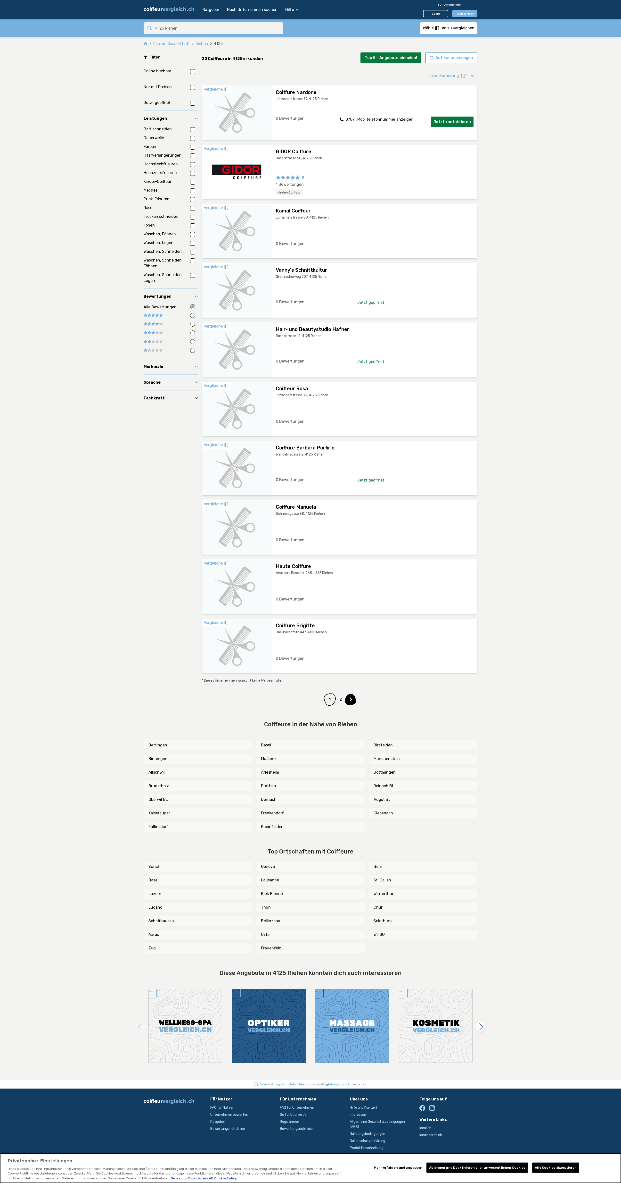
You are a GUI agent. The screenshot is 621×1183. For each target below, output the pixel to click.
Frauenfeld (271, 948)
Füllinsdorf (158, 826)
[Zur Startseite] (171, 9)
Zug (152, 948)
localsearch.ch (430, 1135)
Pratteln (268, 786)
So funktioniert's (293, 1115)
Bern (378, 866)
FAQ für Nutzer (222, 1108)
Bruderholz (158, 786)
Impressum (358, 1115)
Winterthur (383, 893)
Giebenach (383, 813)
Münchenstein (387, 758)
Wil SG (379, 934)
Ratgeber (211, 9)
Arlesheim (270, 772)
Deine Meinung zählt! (313, 1084)
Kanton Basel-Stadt (171, 43)
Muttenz (269, 758)
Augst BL (382, 799)
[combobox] (217, 28)
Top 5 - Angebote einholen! (391, 57)
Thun (266, 907)
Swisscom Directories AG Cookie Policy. (204, 1178)
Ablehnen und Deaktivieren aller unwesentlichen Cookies (477, 1167)
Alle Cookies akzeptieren (556, 1167)
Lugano (155, 907)
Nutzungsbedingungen (367, 1134)
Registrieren (465, 13)
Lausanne (270, 880)
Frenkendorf (272, 813)
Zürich (154, 866)
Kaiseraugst (159, 813)
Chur (378, 907)
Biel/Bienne (272, 893)
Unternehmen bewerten (229, 1115)
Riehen (202, 43)
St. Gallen (382, 880)
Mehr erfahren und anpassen (398, 1167)
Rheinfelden (272, 826)
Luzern (154, 893)
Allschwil (156, 772)
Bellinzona (270, 921)
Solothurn (383, 921)
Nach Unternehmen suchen (252, 9)
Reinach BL (384, 786)
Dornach (269, 799)
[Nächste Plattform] (480, 1027)
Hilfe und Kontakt (363, 1108)
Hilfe (289, 9)
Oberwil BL (158, 799)
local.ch (425, 1128)
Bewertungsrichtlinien (227, 1129)
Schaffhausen (161, 921)
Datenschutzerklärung (367, 1141)
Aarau (153, 934)
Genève (268, 866)
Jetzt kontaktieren (452, 121)
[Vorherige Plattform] (141, 1027)
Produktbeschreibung (367, 1148)
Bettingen (157, 745)
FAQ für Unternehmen (297, 1108)
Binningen (157, 758)
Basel (266, 745)
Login (436, 13)
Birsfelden (383, 745)
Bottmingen (385, 772)
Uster (266, 934)
